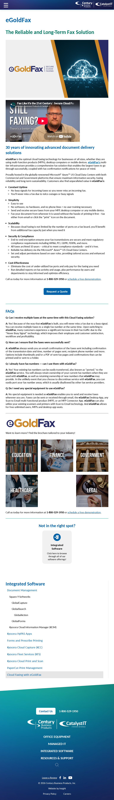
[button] (57, 765)
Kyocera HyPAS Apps (19, 634)
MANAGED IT (57, 744)
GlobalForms (18, 621)
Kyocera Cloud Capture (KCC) (24, 647)
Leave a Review (49, 777)
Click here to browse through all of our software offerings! (57, 552)
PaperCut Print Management (24, 668)
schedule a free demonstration (84, 279)
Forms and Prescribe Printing (25, 640)
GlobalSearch (19, 609)
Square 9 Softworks (19, 596)
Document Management (22, 590)
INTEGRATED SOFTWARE (57, 751)
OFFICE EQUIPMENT (57, 737)
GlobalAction (21, 615)
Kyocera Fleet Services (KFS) (24, 654)
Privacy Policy (49, 793)
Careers (67, 793)
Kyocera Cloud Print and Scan (25, 661)
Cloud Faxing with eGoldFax (24, 675)
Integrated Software (25, 584)
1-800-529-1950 (68, 711)
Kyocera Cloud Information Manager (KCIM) (32, 627)
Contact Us (46, 711)
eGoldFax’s (94, 162)
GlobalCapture (19, 603)
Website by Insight (57, 788)
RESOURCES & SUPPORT (57, 758)
